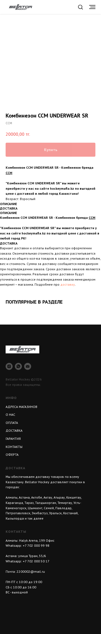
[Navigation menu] (92, 7)
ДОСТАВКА (14, 430)
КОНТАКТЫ (14, 447)
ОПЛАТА (12, 423)
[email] (27, 366)
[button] (80, 7)
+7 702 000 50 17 (36, 561)
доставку (67, 284)
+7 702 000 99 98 (36, 545)
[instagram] (9, 366)
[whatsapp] (18, 366)
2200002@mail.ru (31, 571)
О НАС (10, 414)
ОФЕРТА (12, 454)
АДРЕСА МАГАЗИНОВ (21, 407)
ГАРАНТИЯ (13, 438)
